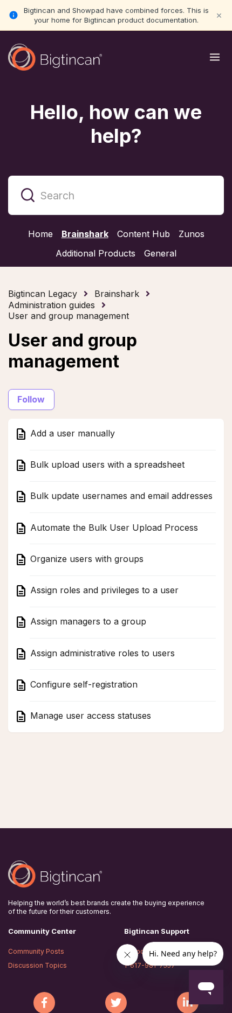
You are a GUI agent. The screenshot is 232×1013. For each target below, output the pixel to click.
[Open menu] (215, 57)
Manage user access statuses (89, 716)
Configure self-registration (83, 684)
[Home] (55, 57)
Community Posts (36, 951)
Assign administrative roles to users (101, 653)
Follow (31, 399)
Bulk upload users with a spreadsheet (106, 465)
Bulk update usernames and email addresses (120, 496)
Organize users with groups (86, 558)
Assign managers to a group (87, 621)
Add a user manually (71, 433)
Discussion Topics (37, 965)
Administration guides (51, 305)
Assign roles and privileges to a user (103, 590)
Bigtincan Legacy (42, 293)
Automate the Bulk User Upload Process (113, 527)
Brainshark (116, 293)
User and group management (68, 315)
